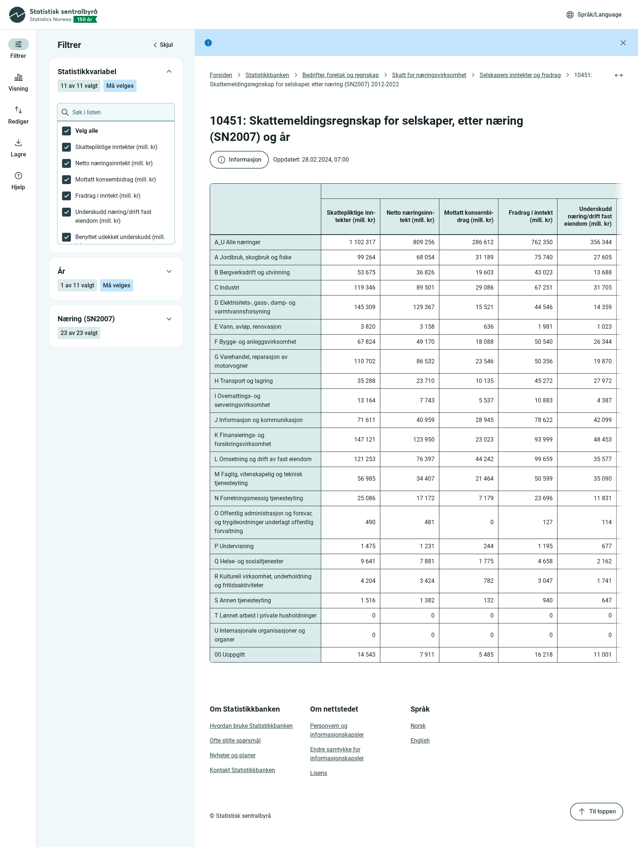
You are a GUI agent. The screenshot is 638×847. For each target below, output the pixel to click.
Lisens (318, 773)
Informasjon (245, 159)
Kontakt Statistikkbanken (242, 770)
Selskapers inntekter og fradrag (520, 75)
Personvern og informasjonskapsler (337, 730)
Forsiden (221, 75)
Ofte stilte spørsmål (235, 740)
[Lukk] (623, 43)
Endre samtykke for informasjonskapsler (337, 754)
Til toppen (602, 811)
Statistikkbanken (267, 75)
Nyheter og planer (232, 755)
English (420, 740)
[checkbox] (116, 131)
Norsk (418, 725)
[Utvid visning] (619, 75)
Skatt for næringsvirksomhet (429, 75)
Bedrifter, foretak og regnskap (340, 75)
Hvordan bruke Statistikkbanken (251, 725)
